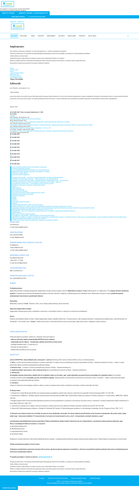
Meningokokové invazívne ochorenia (22, 194)
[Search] (128, 36)
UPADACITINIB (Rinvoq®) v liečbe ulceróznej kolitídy (25, 119)
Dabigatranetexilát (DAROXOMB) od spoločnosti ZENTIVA (29, 218)
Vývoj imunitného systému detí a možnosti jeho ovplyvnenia (29, 167)
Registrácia (20, 21)
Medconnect (51, 36)
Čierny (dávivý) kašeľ (18, 189)
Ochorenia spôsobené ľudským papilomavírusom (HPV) (28, 192)
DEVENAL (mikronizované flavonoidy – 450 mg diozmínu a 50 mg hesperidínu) (35, 179)
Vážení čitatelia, (16, 212)
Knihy (33, 36)
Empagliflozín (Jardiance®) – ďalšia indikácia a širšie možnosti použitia (33, 215)
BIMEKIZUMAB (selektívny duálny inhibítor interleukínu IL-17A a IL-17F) (30, 128)
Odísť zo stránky (8, 13)
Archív (12, 71)
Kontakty (82, 36)
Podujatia (23, 36)
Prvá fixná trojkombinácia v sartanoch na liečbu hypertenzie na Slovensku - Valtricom (36, 182)
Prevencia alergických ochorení (21, 168)
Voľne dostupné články (17, 73)
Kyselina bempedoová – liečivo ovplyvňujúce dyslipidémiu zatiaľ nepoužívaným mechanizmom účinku (40, 122)
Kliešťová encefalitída (18, 195)
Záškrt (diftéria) (16, 188)
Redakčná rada (14, 74)
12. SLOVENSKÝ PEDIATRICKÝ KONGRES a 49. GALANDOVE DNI (30, 170)
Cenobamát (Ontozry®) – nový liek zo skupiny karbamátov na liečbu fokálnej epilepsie (37, 177)
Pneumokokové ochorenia (19, 191)
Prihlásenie (13, 21)
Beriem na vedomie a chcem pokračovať (33, 13)
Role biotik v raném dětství (19, 173)
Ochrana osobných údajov (78, 478)
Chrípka (14, 199)
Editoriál (12, 116)
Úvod (15, 36)
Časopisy (41, 36)
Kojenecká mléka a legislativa (20, 174)
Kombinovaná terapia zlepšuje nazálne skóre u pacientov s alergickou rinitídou (35, 220)
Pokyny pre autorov (15, 76)
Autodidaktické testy (16, 77)
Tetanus (14, 186)
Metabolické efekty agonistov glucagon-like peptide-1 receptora (31, 171)
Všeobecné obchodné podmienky (58, 478)
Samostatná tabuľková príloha (21, 202)
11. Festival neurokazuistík (35, 17)
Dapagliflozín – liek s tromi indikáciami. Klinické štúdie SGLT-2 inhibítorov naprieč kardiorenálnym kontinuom (41, 131)
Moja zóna (92, 36)
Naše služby (72, 36)
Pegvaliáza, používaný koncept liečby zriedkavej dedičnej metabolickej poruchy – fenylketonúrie (40, 180)
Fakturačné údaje (95, 478)
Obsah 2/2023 (14, 70)
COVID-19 (15, 200)
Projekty (62, 36)
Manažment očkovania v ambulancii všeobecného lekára (28, 185)
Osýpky (14, 197)
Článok (12, 68)
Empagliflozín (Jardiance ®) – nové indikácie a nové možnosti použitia (33, 183)
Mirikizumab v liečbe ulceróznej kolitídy (23, 214)
